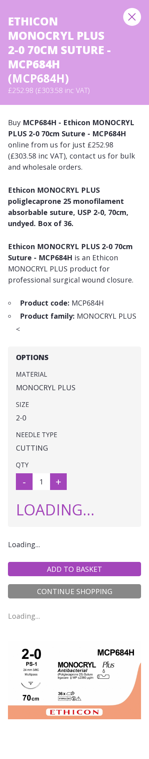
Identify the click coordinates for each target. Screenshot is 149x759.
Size (22, 404)
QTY (22, 465)
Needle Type (36, 434)
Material (31, 374)
